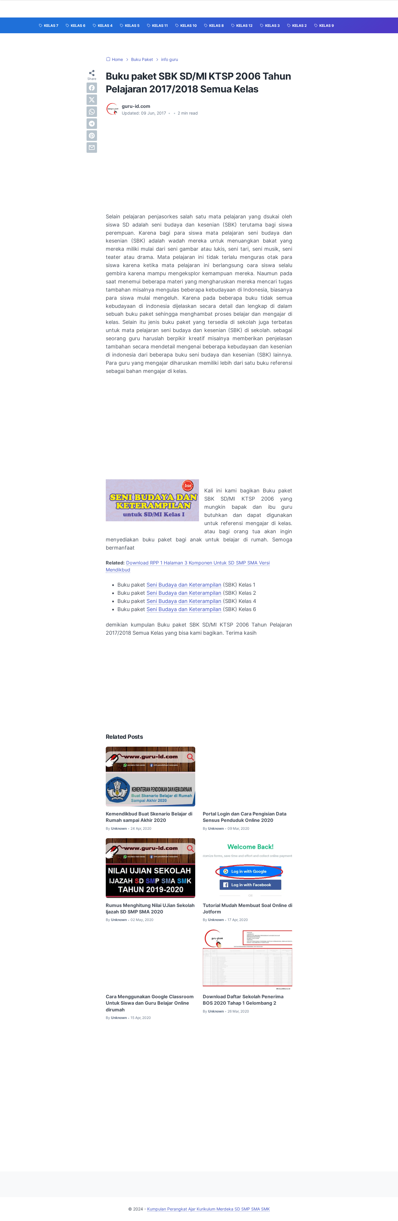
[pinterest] (92, 135)
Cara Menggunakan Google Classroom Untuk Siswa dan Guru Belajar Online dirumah (150, 1003)
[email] (92, 147)
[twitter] (92, 99)
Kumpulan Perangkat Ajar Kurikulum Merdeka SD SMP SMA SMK (208, 1208)
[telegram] (92, 123)
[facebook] (92, 88)
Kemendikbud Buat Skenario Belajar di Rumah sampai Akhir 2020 (149, 817)
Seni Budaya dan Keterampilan (184, 585)
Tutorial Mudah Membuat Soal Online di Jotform (247, 908)
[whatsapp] (92, 111)
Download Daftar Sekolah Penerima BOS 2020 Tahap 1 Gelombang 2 (243, 1000)
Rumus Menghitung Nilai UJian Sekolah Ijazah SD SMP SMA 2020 (150, 908)
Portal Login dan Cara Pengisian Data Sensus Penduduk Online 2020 (244, 817)
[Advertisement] (199, 164)
